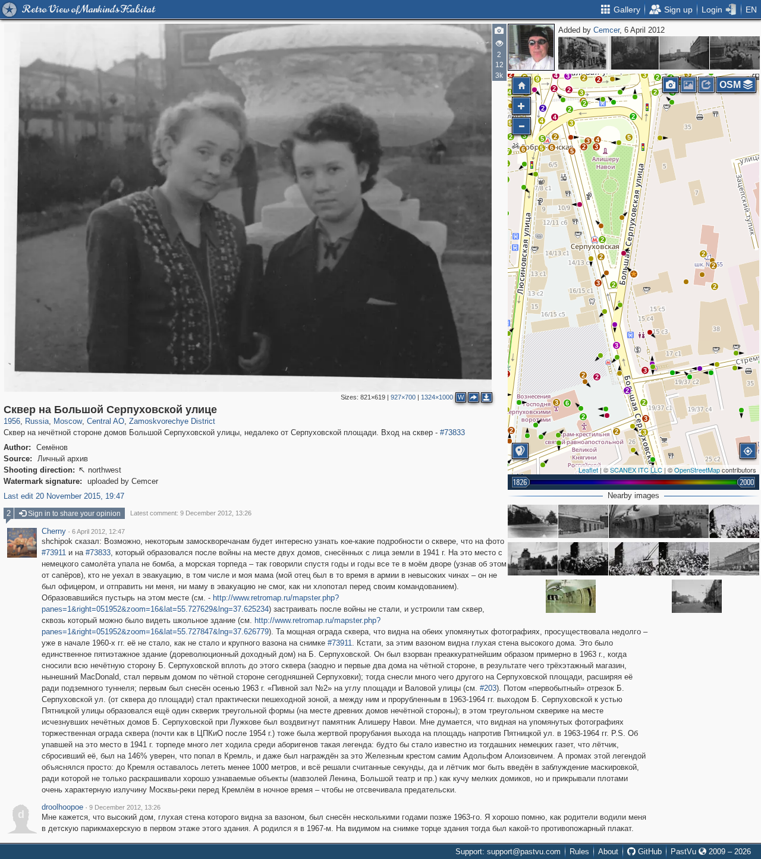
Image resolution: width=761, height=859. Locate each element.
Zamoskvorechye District (172, 421)
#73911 (54, 552)
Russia (37, 421)
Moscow (68, 421)
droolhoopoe (62, 807)
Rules (579, 851)
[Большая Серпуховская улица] (735, 53)
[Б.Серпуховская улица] (533, 521)
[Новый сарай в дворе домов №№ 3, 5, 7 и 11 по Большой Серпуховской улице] (583, 521)
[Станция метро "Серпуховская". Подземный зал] (571, 596)
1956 (12, 421)
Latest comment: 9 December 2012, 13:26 (190, 513)
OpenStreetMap (697, 469)
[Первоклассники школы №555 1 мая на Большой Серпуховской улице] (583, 558)
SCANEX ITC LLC (636, 469)
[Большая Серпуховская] (734, 521)
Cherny (54, 531)
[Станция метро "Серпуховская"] (634, 521)
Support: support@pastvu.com (508, 851)
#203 (488, 688)
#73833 (452, 432)
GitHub (649, 851)
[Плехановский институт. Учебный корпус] (583, 53)
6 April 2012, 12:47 (98, 531)
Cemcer (606, 30)
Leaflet (588, 469)
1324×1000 (437, 397)
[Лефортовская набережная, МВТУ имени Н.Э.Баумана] (684, 53)
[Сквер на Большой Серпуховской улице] (634, 53)
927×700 (403, 397)
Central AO (105, 421)
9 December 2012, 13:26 (125, 807)
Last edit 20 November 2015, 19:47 (64, 496)
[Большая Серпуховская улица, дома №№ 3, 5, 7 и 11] (734, 558)
